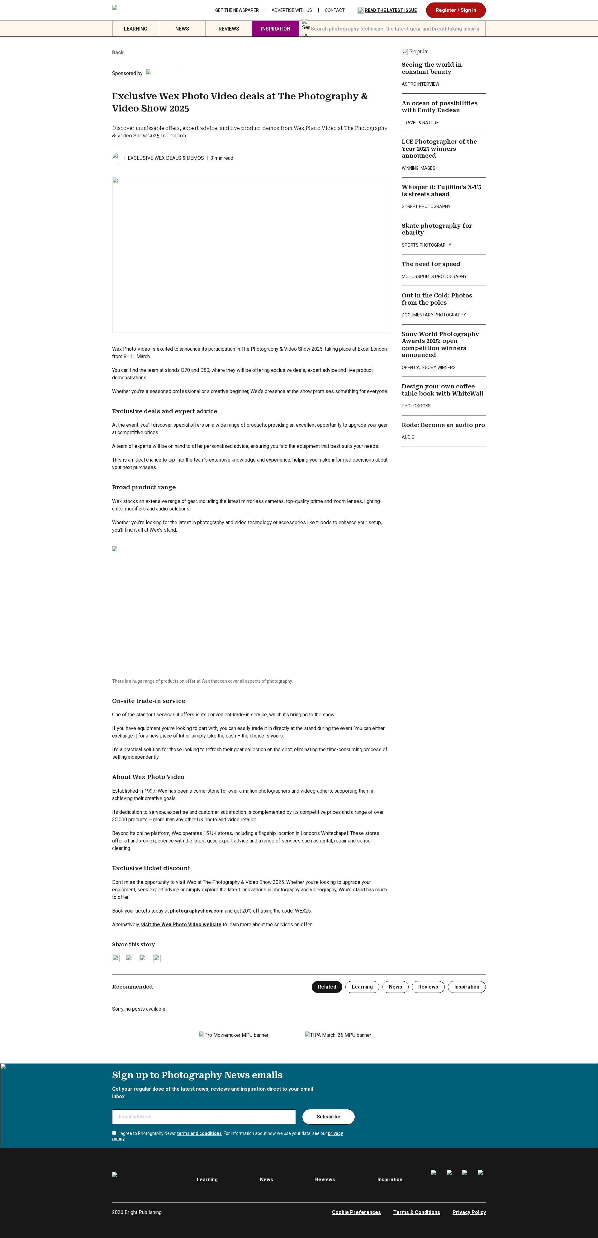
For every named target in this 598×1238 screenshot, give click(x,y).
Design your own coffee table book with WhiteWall (443, 390)
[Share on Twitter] (116, 958)
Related (327, 987)
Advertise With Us (292, 10)
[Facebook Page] (435, 1180)
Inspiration (275, 29)
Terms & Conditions (416, 1212)
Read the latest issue (391, 10)
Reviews (229, 29)
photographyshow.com (197, 911)
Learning (135, 29)
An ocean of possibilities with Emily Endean (439, 107)
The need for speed (431, 264)
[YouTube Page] (482, 1180)
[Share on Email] (143, 958)
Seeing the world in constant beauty (432, 68)
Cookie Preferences (356, 1212)
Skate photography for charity (437, 229)
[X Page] (466, 1180)
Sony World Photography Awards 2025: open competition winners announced (440, 344)
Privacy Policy (469, 1212)
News (182, 29)
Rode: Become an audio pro (443, 425)
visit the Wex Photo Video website (181, 924)
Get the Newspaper (237, 10)
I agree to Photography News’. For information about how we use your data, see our (227, 1136)
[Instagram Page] (451, 1180)
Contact (335, 10)
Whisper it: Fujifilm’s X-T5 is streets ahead (441, 190)
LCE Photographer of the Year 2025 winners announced (439, 148)
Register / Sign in (456, 10)
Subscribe (328, 1117)
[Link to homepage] (151, 10)
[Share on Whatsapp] (157, 958)
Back (118, 52)
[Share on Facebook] (129, 958)
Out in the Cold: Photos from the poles (437, 299)
